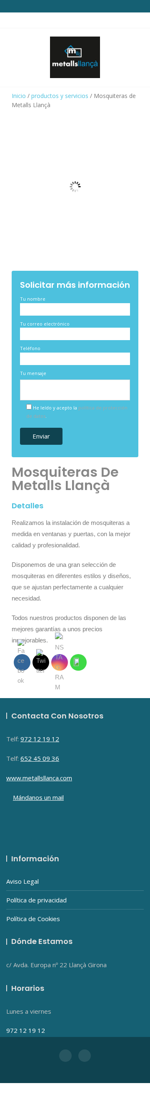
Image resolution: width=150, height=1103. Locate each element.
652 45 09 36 (39, 758)
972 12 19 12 (39, 739)
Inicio (19, 96)
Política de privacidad (36, 900)
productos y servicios (59, 96)
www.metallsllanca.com (39, 778)
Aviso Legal (22, 881)
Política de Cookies (33, 918)
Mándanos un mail (38, 797)
